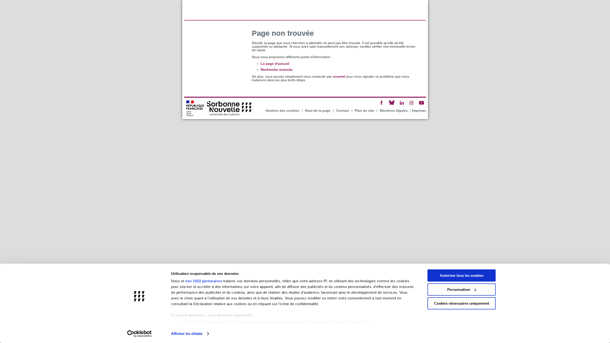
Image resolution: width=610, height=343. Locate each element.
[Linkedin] (402, 104)
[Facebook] (382, 104)
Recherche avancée (277, 69)
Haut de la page (317, 110)
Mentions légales (394, 110)
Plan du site (364, 110)
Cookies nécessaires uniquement (461, 303)
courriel (339, 76)
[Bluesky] (392, 104)
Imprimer (419, 110)
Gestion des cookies (282, 110)
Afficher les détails (187, 334)
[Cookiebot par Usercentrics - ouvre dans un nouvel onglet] (139, 333)
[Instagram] (411, 104)
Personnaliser (458, 290)
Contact (342, 110)
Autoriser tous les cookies (461, 275)
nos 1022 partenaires (203, 281)
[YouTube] (421, 104)
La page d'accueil (275, 64)
